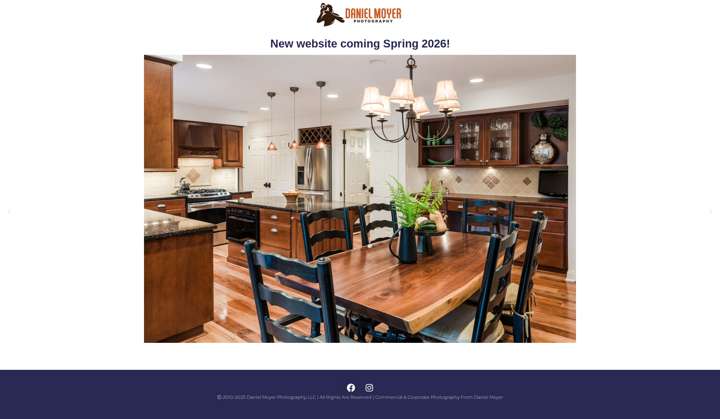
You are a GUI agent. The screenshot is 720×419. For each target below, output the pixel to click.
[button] (9, 210)
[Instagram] (369, 387)
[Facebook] (351, 387)
